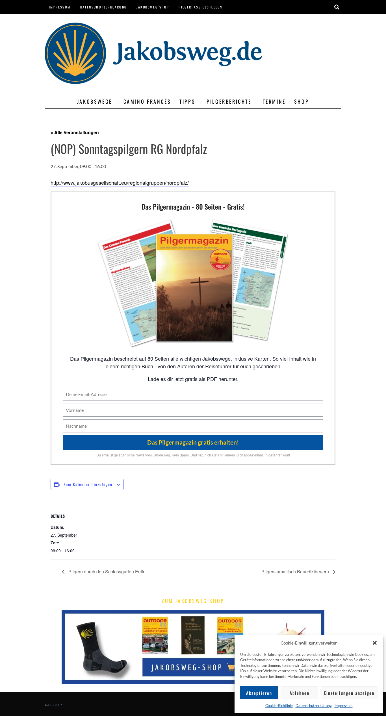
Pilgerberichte (229, 101)
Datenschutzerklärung (314, 705)
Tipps (187, 101)
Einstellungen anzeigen (349, 693)
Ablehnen (299, 693)
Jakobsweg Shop (152, 7)
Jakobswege (94, 101)
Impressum (344, 705)
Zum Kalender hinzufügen (88, 484)
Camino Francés (147, 101)
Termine (274, 101)
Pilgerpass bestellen (200, 7)
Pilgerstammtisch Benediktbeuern (295, 571)
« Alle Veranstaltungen (75, 132)
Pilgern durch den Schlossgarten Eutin (106, 571)
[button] (375, 643)
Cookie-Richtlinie (279, 705)
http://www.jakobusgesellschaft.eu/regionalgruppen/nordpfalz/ (120, 182)
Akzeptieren (259, 693)
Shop (301, 101)
